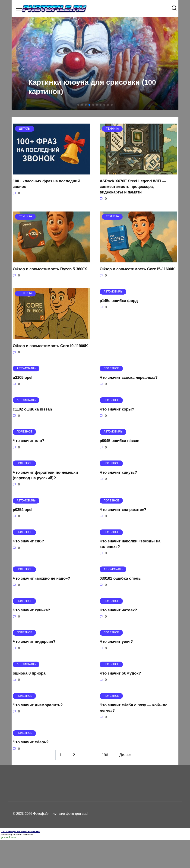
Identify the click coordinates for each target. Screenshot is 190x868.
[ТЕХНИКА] (138, 171)
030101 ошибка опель (120, 578)
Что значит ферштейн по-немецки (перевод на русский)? (45, 475)
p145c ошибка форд (119, 300)
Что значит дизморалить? (38, 705)
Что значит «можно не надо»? (41, 578)
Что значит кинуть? (118, 472)
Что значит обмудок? (120, 673)
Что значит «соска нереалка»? (129, 377)
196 (105, 755)
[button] (78, 105)
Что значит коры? (117, 409)
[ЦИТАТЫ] (51, 171)
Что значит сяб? (28, 541)
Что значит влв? (28, 441)
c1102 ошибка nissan (32, 409)
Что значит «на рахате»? (123, 509)
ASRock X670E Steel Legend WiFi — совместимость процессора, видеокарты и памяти (133, 186)
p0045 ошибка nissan (119, 441)
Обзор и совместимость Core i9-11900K (50, 346)
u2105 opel (22, 377)
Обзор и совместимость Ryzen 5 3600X (50, 269)
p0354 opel (22, 509)
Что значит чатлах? (118, 610)
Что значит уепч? (116, 641)
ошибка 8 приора (29, 673)
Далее (125, 755)
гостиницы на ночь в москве (17, 834)
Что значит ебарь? (30, 742)
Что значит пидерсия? (34, 641)
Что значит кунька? (31, 610)
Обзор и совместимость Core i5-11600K (137, 269)
